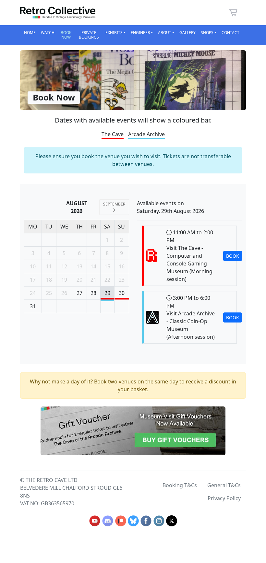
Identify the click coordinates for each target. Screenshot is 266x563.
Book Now (66, 35)
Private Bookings (89, 35)
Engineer (140, 32)
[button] (233, 12)
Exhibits (114, 32)
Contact (230, 32)
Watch (47, 32)
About (164, 32)
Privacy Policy (224, 498)
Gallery (187, 32)
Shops (207, 32)
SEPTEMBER (114, 204)
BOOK (232, 256)
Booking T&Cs (180, 485)
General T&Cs (224, 485)
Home (30, 32)
